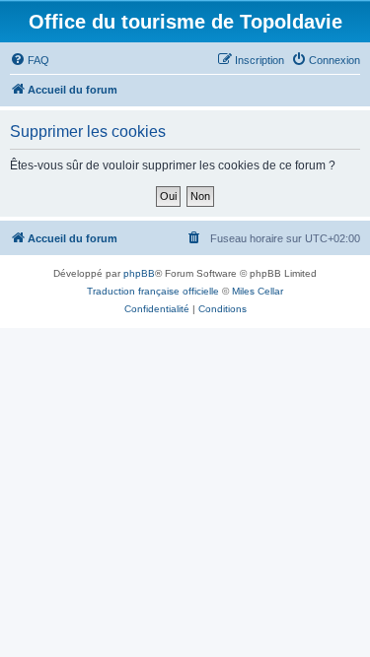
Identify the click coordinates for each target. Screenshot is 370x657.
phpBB (139, 273)
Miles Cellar (257, 291)
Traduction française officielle (153, 291)
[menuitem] (29, 60)
